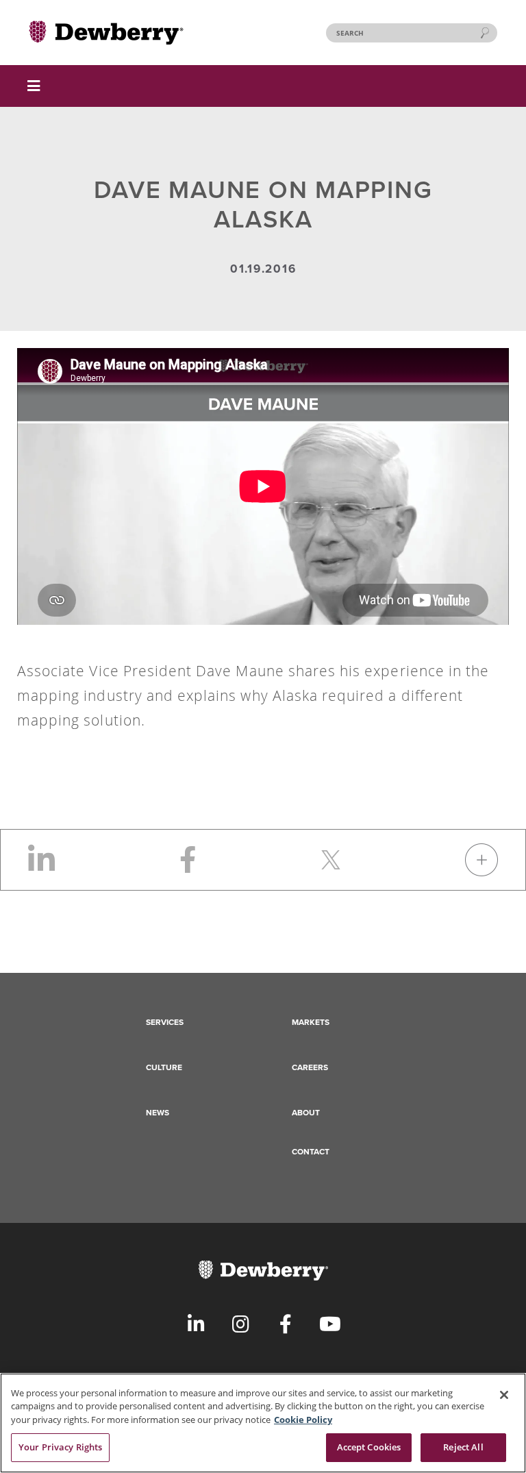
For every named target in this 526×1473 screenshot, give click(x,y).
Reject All (463, 1447)
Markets (310, 1022)
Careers (310, 1067)
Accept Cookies (369, 1447)
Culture (164, 1067)
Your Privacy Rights (60, 1447)
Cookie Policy (303, 1419)
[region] (263, 1423)
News (157, 1112)
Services (165, 1022)
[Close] (504, 1395)
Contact (310, 1151)
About (306, 1112)
